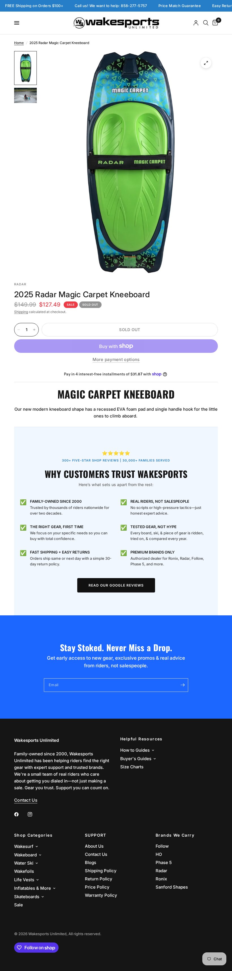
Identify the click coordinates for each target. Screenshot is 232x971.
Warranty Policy (101, 895)
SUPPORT (95, 835)
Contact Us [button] (25, 800)
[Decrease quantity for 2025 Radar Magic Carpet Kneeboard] (18, 329)
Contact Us (96, 854)
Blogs (90, 862)
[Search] (205, 23)
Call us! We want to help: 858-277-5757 (100, 6)
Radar (161, 870)
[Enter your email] (182, 685)
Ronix (161, 879)
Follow (162, 846)
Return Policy (98, 879)
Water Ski (23, 863)
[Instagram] (34, 814)
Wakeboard (25, 855)
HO (159, 854)
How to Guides (135, 750)
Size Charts (131, 766)
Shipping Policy (101, 870)
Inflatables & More (32, 888)
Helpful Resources (141, 739)
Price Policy (97, 887)
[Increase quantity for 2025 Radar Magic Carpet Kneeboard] (34, 329)
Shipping (21, 312)
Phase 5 (164, 862)
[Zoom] (206, 63)
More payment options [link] (116, 359)
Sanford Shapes (172, 887)
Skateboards (26, 896)
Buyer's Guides (135, 758)
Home (19, 43)
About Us (94, 846)
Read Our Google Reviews (116, 585)
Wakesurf (23, 846)
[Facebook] (20, 814)
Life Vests (24, 879)
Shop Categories (33, 835)
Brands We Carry (175, 835)
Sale (18, 904)
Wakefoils (24, 871)
